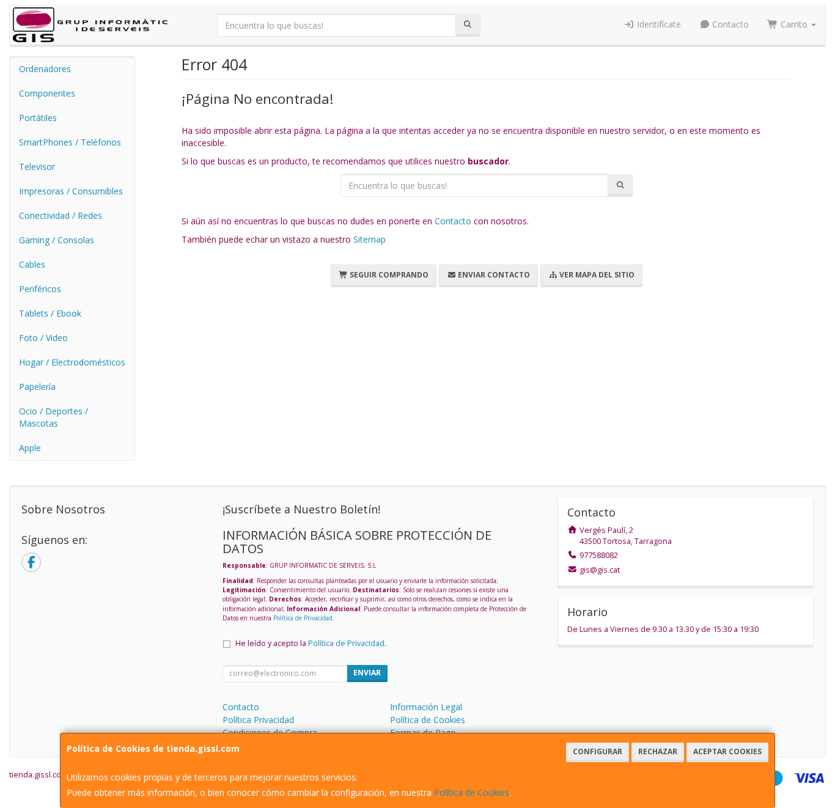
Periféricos (40, 289)
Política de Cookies (471, 792)
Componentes (47, 93)
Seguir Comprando (388, 275)
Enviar (367, 672)
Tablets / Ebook (50, 313)
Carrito (794, 24)
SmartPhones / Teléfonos (70, 142)
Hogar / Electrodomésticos (72, 362)
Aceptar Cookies (727, 751)
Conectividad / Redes (60, 215)
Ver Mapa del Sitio (596, 275)
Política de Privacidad (303, 618)
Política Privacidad (258, 719)
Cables (32, 264)
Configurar (597, 751)
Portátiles (38, 117)
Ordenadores (45, 69)
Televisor (37, 166)
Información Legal (426, 707)
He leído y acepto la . (310, 643)
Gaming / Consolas (56, 240)
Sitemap (369, 239)
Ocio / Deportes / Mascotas (53, 417)
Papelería (37, 386)
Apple (30, 448)
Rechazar (657, 751)
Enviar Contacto (493, 275)
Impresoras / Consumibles (71, 191)
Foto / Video (43, 337)
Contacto (729, 24)
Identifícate (658, 24)
